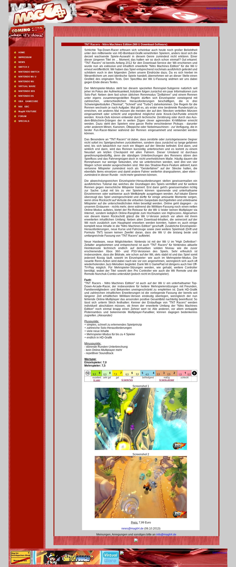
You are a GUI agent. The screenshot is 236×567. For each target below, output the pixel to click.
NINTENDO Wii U (27, 77)
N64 (20, 107)
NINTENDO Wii (26, 81)
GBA (20, 101)
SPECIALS (23, 121)
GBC (26, 107)
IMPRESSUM (25, 57)
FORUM (22, 116)
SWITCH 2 (23, 67)
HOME (21, 52)
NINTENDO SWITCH (28, 72)
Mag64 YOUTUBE (27, 111)
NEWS (21, 62)
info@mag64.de (166, 534)
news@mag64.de (132, 528)
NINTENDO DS (26, 96)
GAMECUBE (31, 101)
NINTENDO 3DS (26, 91)
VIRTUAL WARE (26, 86)
